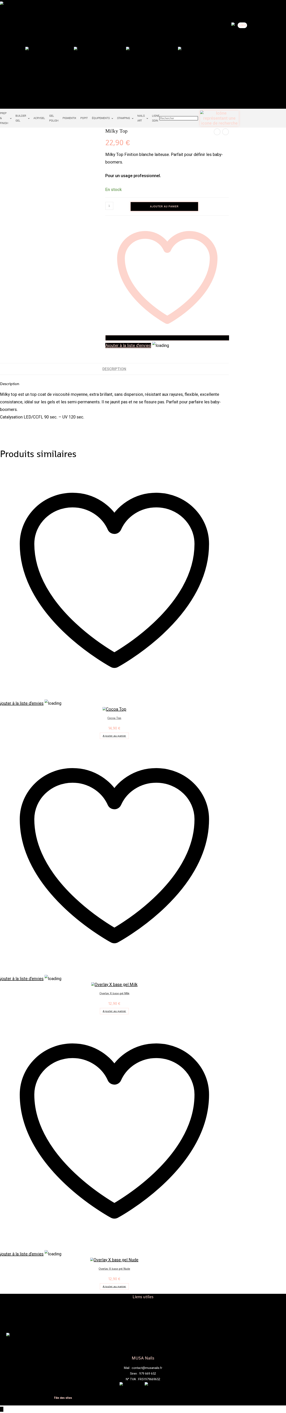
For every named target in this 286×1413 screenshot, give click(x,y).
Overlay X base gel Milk (114, 993)
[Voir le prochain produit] (225, 131)
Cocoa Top (114, 718)
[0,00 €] (235, 54)
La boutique (143, 1306)
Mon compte (143, 1323)
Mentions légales (14, 1391)
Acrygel (39, 118)
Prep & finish (4, 118)
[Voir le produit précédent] (217, 131)
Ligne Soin (155, 118)
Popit (84, 118)
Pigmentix (69, 118)
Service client (143, 1318)
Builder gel (20, 118)
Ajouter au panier (164, 206)
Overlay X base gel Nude (114, 1269)
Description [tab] (114, 369)
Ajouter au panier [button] (114, 735)
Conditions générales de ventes (25, 1394)
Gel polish (53, 118)
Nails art (141, 118)
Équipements (101, 118)
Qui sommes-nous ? (143, 1312)
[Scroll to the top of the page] (1, 1409)
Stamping (123, 118)
